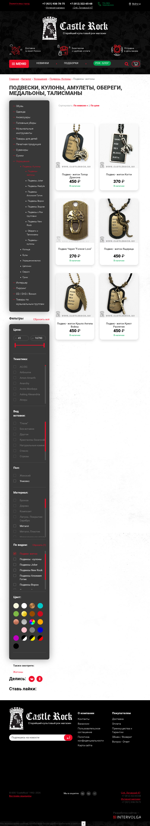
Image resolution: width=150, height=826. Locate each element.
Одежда (20, 111)
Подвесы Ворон (36, 201)
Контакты (84, 718)
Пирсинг (21, 288)
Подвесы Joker (35, 180)
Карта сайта (85, 745)
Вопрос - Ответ (121, 741)
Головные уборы (26, 122)
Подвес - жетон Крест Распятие (119, 325)
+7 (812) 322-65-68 (81, 3)
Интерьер (21, 282)
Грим (25, 277)
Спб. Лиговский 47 (83, 7)
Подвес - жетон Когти (119, 174)
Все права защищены (20, 796)
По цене (95, 105)
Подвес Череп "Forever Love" (74, 248)
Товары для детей (26, 138)
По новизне (80, 105)
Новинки (42, 63)
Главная (14, 78)
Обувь (19, 106)
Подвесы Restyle (36, 186)
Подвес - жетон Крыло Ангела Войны (75, 325)
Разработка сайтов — (126, 812)
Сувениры (22, 149)
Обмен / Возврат (122, 736)
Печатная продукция (28, 144)
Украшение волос (31, 260)
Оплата (116, 723)
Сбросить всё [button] (41, 319)
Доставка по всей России (33, 49)
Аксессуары (23, 117)
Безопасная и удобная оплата (81, 49)
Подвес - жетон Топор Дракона (75, 176)
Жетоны (18, 671)
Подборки (71, 63)
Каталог (26, 78)
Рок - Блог (102, 63)
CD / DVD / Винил (26, 293)
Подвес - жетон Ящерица (119, 248)
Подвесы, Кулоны (60, 78)
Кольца (26, 249)
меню (21, 64)
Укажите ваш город (19, 3)
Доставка (118, 718)
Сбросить (39, 545)
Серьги (26, 272)
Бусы (25, 255)
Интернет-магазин (55, 7)
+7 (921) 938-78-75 (53, 3)
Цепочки (26, 266)
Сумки (20, 155)
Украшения (40, 78)
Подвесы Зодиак (36, 206)
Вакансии (83, 723)
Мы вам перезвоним (108, 4)
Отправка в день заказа (131, 49)
